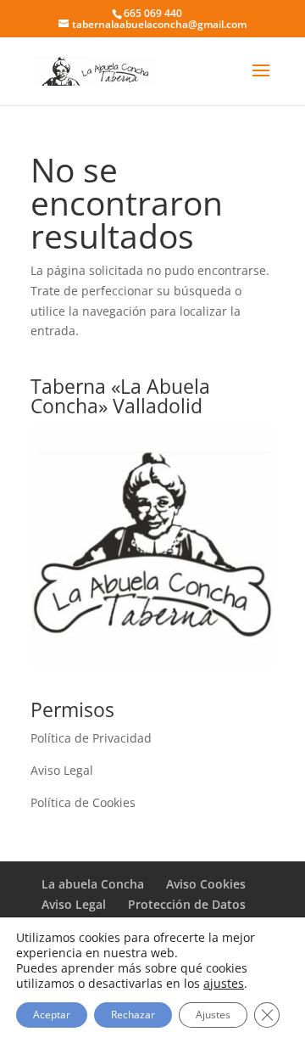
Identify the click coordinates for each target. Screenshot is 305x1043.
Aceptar (51, 1014)
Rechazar (133, 1014)
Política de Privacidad (91, 738)
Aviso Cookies (206, 884)
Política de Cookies (83, 802)
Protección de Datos (187, 904)
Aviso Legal (61, 770)
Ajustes (213, 1014)
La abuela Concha (93, 884)
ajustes (223, 983)
